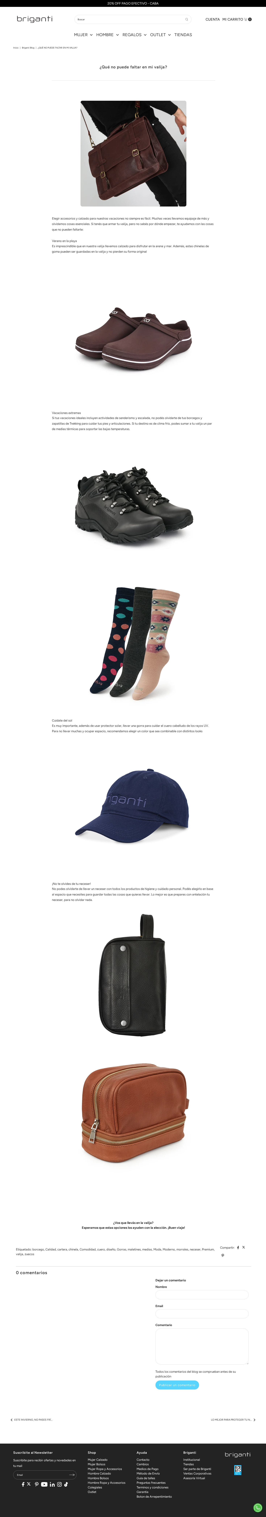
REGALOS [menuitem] (132, 34)
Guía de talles (146, 1478)
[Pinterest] (36, 1485)
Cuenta (213, 19)
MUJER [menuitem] (81, 34)
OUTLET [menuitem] (158, 34)
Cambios (143, 1464)
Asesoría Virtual (194, 1478)
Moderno (169, 1249)
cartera (62, 1249)
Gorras (121, 1249)
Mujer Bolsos (96, 1464)
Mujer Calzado (97, 1459)
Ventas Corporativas (197, 1473)
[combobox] (133, 19)
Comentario (163, 1325)
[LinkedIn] (52, 1485)
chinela (73, 1249)
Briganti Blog (28, 47)
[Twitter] (30, 1485)
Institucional (191, 1459)
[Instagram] (59, 1485)
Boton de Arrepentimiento (154, 1496)
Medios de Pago (148, 1469)
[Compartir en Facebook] (238, 1247)
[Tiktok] (66, 1485)
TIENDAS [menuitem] (183, 34)
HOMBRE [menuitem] (105, 34)
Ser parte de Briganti (197, 1469)
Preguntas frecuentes (151, 1482)
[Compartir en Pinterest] (222, 1255)
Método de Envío (148, 1473)
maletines (134, 1249)
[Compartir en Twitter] (244, 1247)
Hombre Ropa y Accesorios (106, 1482)
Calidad (50, 1249)
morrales (182, 1249)
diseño (110, 1249)
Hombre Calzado (99, 1473)
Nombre (161, 1287)
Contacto (143, 1459)
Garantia (142, 1492)
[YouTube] (44, 1485)
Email (159, 1306)
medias (147, 1249)
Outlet (92, 1492)
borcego (38, 1249)
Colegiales (95, 1487)
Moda (157, 1249)
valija (19, 1254)
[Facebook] (23, 1485)
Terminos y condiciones (152, 1487)
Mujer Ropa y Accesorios (105, 1469)
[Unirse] (72, 1474)
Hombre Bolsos (98, 1478)
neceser (195, 1249)
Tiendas (188, 1464)
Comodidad (88, 1249)
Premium (208, 1249)
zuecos (29, 1254)
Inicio (15, 47)
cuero (101, 1249)
